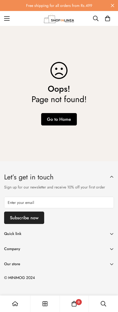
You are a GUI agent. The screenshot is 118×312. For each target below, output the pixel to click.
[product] (15, 303)
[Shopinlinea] (59, 18)
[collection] (45, 303)
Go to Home (59, 119)
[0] (107, 18)
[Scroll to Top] (108, 282)
